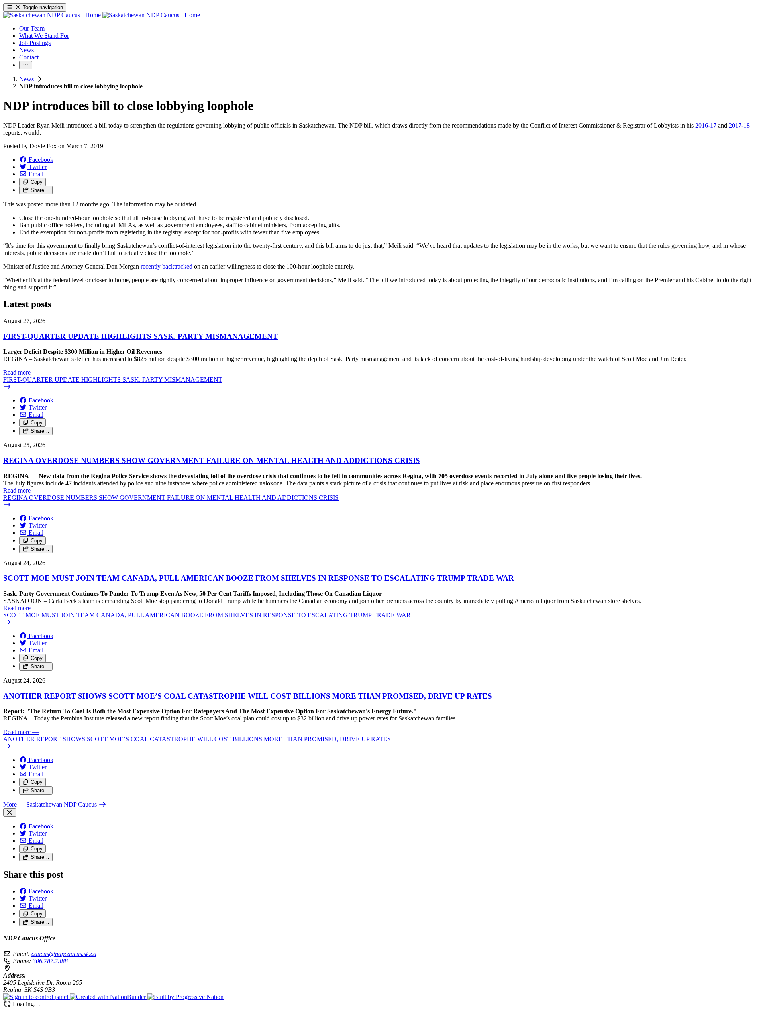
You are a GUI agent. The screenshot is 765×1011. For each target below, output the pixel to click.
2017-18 (739, 125)
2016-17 (705, 125)
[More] (25, 65)
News (27, 79)
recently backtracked (166, 266)
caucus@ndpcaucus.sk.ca (63, 953)
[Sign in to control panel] (36, 996)
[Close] (9, 812)
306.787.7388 (50, 961)
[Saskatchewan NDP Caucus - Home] (101, 15)
